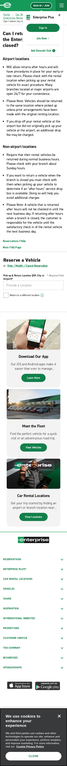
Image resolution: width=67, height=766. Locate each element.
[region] (33, 737)
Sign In (43, 28)
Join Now (41, 38)
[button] (61, 5)
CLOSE (33, 756)
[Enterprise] (5, 5)
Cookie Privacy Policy (30, 746)
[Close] (59, 716)
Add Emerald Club (41, 51)
